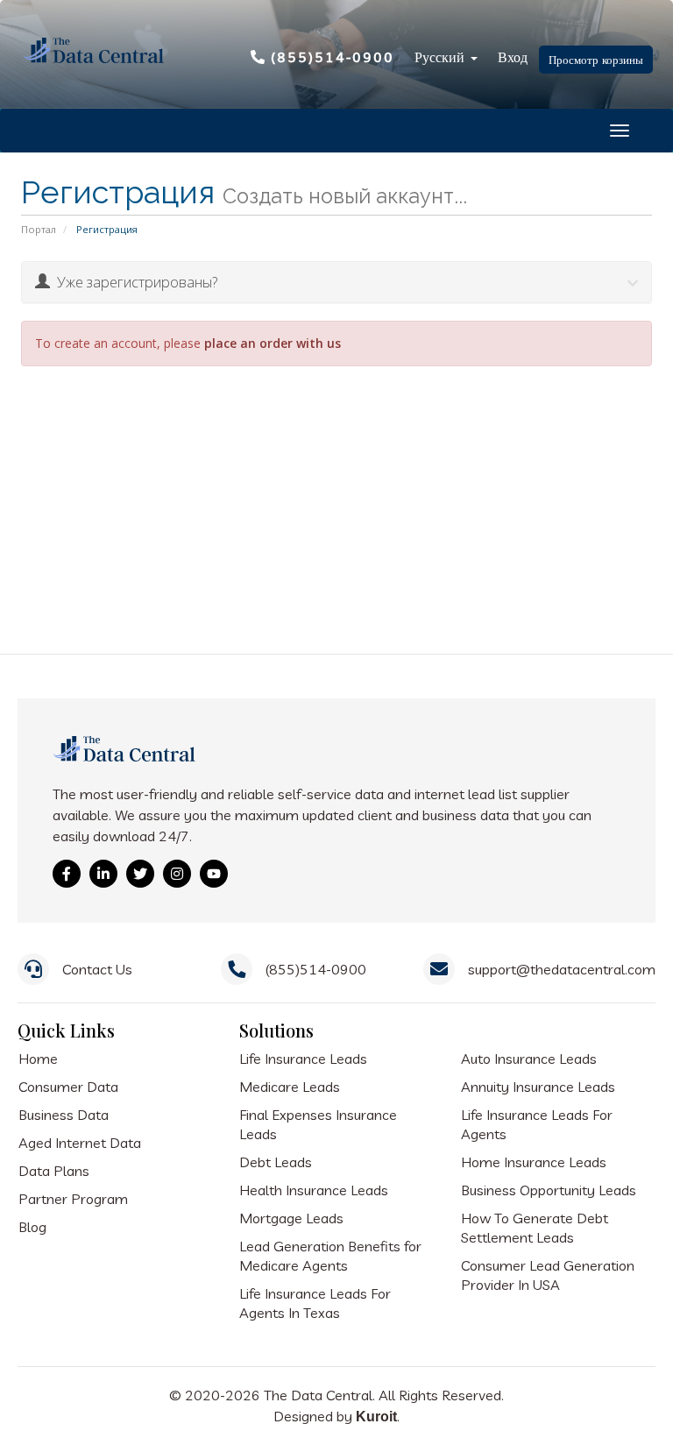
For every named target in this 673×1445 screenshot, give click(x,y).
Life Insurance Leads (303, 1058)
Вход (513, 56)
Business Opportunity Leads (548, 1190)
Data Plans (53, 1170)
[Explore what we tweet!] (140, 874)
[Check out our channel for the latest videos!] (214, 874)
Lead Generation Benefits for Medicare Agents (330, 1255)
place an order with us (272, 343)
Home (38, 1058)
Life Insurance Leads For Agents (537, 1124)
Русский (441, 56)
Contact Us (97, 969)
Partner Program (73, 1199)
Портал (38, 229)
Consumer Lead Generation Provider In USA (547, 1275)
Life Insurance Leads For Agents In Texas (315, 1303)
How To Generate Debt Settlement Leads (534, 1227)
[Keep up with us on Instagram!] (177, 874)
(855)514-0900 (332, 56)
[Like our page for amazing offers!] (67, 874)
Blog (32, 1227)
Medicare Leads (289, 1086)
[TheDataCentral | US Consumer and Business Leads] (126, 761)
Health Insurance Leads (313, 1190)
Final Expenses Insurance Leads (318, 1124)
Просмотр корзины (596, 59)
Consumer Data (68, 1086)
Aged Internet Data (79, 1142)
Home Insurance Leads (533, 1162)
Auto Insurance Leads (529, 1058)
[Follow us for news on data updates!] (103, 874)
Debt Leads (275, 1162)
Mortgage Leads (291, 1218)
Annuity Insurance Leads (538, 1086)
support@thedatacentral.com (561, 969)
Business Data (63, 1114)
